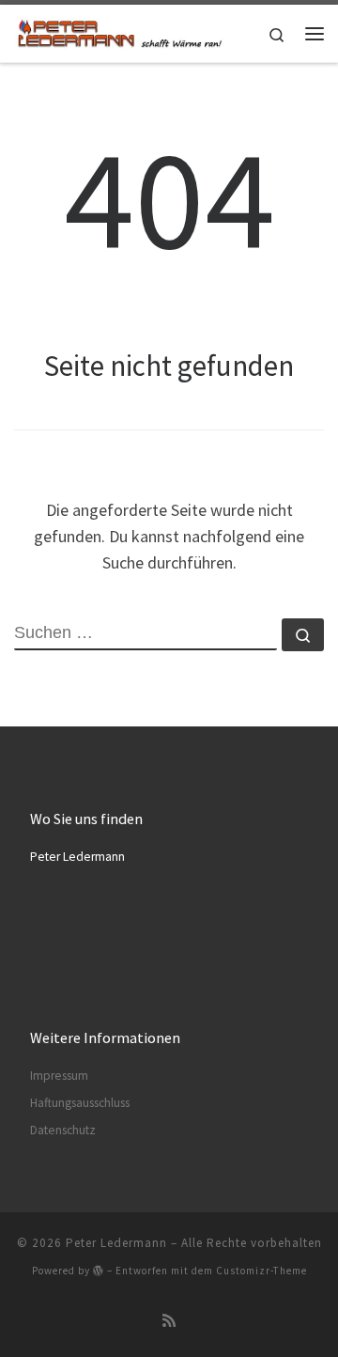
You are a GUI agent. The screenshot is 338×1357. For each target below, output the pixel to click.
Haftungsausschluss (80, 1103)
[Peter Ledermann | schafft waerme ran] (119, 31)
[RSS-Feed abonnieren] (169, 1321)
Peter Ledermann (116, 1243)
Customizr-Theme (261, 1270)
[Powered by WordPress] (98, 1270)
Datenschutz (63, 1130)
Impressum (59, 1076)
